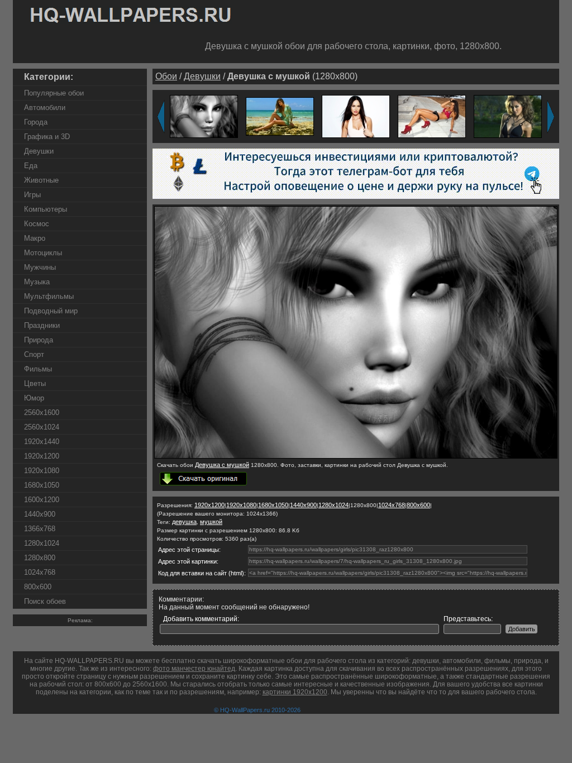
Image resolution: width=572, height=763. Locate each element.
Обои (166, 76)
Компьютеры (45, 209)
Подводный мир (51, 311)
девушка (184, 521)
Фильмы (38, 369)
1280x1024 (41, 543)
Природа (38, 340)
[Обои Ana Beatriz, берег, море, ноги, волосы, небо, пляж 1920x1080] (280, 116)
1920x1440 (41, 441)
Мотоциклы (43, 253)
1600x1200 (41, 499)
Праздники (42, 325)
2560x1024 (41, 427)
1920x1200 (41, 456)
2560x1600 (41, 412)
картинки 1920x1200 (295, 692)
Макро (34, 238)
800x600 (37, 587)
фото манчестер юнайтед (194, 669)
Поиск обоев (45, 601)
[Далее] (551, 116)
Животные (41, 180)
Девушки (39, 151)
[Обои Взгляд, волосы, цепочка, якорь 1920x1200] (508, 116)
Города (35, 122)
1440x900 (39, 514)
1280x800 (39, 558)
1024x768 (39, 572)
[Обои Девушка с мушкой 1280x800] (355, 456)
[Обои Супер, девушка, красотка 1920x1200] (356, 116)
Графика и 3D (47, 136)
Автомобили (44, 107)
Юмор (34, 398)
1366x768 (39, 528)
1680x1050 (41, 485)
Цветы (35, 383)
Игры (32, 194)
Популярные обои (54, 93)
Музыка (37, 282)
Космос (36, 224)
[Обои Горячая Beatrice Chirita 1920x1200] (432, 116)
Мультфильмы (49, 296)
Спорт (34, 354)
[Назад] (161, 116)
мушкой (211, 521)
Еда (30, 165)
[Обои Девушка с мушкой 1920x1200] (204, 116)
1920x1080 (41, 470)
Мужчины (40, 267)
